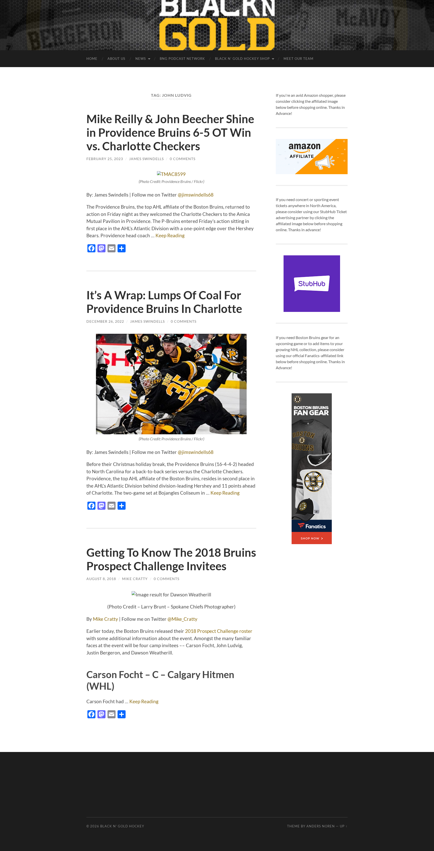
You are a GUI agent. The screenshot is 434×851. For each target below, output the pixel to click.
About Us (116, 59)
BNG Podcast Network (182, 59)
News (140, 59)
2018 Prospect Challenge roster (218, 631)
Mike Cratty (135, 579)
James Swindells (146, 159)
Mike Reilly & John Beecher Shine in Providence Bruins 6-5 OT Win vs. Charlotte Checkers (170, 132)
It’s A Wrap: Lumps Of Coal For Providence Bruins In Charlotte (164, 301)
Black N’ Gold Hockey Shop (242, 59)
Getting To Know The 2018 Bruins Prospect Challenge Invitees (171, 559)
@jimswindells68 (195, 195)
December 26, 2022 (105, 321)
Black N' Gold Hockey (122, 826)
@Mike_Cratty (182, 619)
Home (91, 59)
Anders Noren (320, 826)
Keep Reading (170, 235)
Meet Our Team (298, 59)
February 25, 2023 (104, 159)
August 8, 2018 (101, 579)
